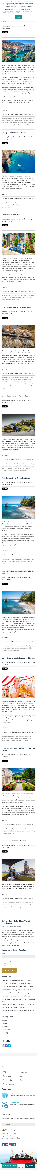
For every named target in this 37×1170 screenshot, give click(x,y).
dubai (28, 122)
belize (3, 388)
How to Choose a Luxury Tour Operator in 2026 (16, 990)
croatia (27, 118)
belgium (12, 379)
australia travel (26, 379)
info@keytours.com (9, 1133)
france (27, 384)
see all (3, 1036)
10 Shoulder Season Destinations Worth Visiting (16, 983)
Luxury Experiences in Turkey (14, 841)
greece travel (6, 207)
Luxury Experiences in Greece (14, 133)
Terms (22, 1080)
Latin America (15, 377)
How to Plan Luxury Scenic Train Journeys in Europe (18, 1010)
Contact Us (7, 1076)
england (29, 386)
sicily (30, 648)
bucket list (21, 118)
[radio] (18, 963)
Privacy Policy (16, 12)
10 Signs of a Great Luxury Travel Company (15, 993)
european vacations (10, 120)
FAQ (4, 1072)
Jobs (21, 1076)
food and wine (23, 297)
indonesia (13, 382)
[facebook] (3, 1145)
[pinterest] (7, 1145)
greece (31, 120)
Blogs (12, 1093)
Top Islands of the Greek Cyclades (16, 478)
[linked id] (14, 1145)
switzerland (23, 470)
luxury (29, 205)
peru (3, 122)
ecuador (22, 384)
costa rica (18, 379)
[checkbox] (18, 964)
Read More (5, 110)
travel (12, 118)
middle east (9, 125)
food (21, 377)
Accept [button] (18, 17)
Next (3, 919)
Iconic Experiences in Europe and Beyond (18, 658)
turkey (15, 122)
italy (16, 118)
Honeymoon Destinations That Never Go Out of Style (18, 1004)
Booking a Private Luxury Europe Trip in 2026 (16, 996)
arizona (12, 650)
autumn (8, 907)
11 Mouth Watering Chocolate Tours (16, 307)
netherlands (5, 379)
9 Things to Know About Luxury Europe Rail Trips (17, 986)
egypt (3, 740)
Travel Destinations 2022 (21, 125)
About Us (23, 1072)
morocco (17, 646)
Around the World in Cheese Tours (16, 396)
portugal (4, 738)
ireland (30, 736)
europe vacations (22, 120)
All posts (4, 917)
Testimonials (14, 1102)
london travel (6, 382)
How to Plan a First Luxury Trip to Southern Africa (17, 1007)
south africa (8, 122)
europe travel (10, 903)
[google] (10, 1145)
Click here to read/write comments (22, 114)
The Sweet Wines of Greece (13, 215)
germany (24, 736)
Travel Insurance (8, 1084)
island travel (23, 205)
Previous (4, 915)
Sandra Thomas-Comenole (16, 26)
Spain (8, 118)
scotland (28, 831)
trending (20, 122)
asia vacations (21, 382)
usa (25, 122)
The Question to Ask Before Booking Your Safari (16, 980)
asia (32, 377)
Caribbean (23, 386)
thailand (32, 384)
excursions (11, 833)
